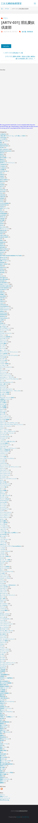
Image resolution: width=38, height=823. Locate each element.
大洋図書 (2, 690)
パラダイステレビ (5, 551)
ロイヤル (2, 659)
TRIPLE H (2, 301)
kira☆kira (3, 227)
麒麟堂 (2, 782)
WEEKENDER (3, 315)
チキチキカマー (4, 500)
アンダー (2, 358)
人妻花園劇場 (4, 674)
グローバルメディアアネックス (9, 423)
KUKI (1, 233)
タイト (2, 489)
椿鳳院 (2, 723)
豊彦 (1, 776)
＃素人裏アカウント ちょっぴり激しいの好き (13, 136)
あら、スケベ (4, 350)
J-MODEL (2, 218)
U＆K (1, 303)
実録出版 (2, 696)
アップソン (3, 347)
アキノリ (2, 335)
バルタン (2, 553)
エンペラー (3, 387)
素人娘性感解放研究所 (6, 764)
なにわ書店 (3, 521)
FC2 (1, 188)
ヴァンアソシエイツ (5, 367)
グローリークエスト (5, 426)
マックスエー (4, 603)
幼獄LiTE (2, 703)
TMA (1, 299)
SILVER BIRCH (4, 282)
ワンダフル (3, 666)
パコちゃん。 (4, 531)
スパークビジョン (5, 475)
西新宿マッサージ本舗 (6, 772)
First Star (2, 191)
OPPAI (1, 269)
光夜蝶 (2, 676)
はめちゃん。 (4, 544)
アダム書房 (3, 343)
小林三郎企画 (4, 698)
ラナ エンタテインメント (7, 639)
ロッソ (2, 661)
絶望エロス (3, 765)
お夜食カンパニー (5, 399)
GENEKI (2, 198)
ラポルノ (2, 644)
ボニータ (2, 597)
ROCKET (2, 271)
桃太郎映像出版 (4, 722)
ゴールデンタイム (5, 436)
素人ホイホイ (4, 762)
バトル (2, 538)
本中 (1, 720)
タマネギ (2, 494)
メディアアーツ (4, 622)
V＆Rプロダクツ (4, 309)
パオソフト (3, 529)
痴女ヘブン (3, 747)
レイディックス (4, 651)
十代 (1, 679)
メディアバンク (4, 625)
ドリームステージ (5, 514)
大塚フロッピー (4, 688)
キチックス (3, 411)
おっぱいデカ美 (4, 394)
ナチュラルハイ (4, 517)
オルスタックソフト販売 (7, 397)
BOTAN (2, 156)
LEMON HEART (4, 237)
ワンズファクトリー (5, 664)
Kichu (1, 225)
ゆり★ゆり (3, 634)
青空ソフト (3, 781)
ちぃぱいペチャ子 (5, 495)
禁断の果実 (3, 750)
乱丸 (1, 673)
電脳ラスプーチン (5, 779)
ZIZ (1, 321)
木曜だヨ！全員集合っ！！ (7, 717)
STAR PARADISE (4, 288)
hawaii (2, 206)
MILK (1, 254)
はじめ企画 (3, 534)
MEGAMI (2, 247)
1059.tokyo (3, 137)
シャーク (2, 455)
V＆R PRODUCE (4, 306)
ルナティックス (4, 649)
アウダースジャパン (5, 333)
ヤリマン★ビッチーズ (6, 630)
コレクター (3, 446)
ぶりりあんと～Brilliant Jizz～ (8, 585)
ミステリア (3, 608)
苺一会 (2, 769)
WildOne (2, 316)
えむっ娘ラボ (4, 384)
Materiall (2, 245)
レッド (2, 656)
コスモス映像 (4, 443)
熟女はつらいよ (4, 739)
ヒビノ (2, 564)
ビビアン (2, 563)
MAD (1, 240)
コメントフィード (5, 798)
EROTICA (2, 181)
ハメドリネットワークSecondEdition (10, 546)
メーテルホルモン (5, 619)
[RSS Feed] (2, 789)
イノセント (3, 365)
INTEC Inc (2, 217)
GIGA (1, 200)
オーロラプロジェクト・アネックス (10, 391)
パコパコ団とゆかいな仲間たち (9, 532)
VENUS (2, 311)
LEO (1, 238)
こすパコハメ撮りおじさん (7, 441)
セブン (2, 480)
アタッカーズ (4, 342)
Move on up (3, 257)
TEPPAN (2, 298)
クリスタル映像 (4, 419)
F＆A (1, 183)
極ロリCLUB (3, 725)
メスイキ (2, 620)
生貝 (1, 745)
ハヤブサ (2, 549)
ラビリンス (3, 642)
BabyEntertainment (5, 151)
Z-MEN (2, 320)
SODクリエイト (4, 284)
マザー (2, 602)
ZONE (1, 323)
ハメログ (2, 548)
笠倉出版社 (3, 754)
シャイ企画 (3, 456)
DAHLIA (2, 174)
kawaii (2, 223)
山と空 (2, 700)
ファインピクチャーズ (6, 571)
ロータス (2, 657)
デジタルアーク (4, 509)
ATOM (1, 147)
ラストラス (3, 637)
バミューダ (3, 543)
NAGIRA (2, 262)
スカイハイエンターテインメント (9, 467)
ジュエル (2, 462)
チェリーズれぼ (4, 499)
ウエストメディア (5, 374)
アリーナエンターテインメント (9, 352)
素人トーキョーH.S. (5, 760)
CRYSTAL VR (3, 171)
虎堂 (1, 771)
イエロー (2, 362)
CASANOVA (3, 164)
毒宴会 (2, 728)
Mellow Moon (4, 249)
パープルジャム (4, 527)
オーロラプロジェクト (6, 389)
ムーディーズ (4, 615)
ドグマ (2, 510)
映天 (1, 713)
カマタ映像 (3, 407)
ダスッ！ (2, 492)
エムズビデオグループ (6, 382)
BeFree (2, 152)
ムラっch (2, 617)
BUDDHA (2, 161)
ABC (1, 142)
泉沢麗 (24, 32)
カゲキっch (3, 404)
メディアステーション (6, 624)
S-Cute (2, 276)
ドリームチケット (5, 516)
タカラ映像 (3, 490)
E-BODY (2, 178)
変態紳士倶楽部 (4, 686)
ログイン (2, 795)
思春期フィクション (5, 708)
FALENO (2, 184)
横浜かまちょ (4, 727)
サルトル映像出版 (5, 450)
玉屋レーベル (4, 744)
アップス (2, 345)
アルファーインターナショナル (9, 355)
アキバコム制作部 (5, 337)
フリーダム (3, 581)
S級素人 (2, 294)
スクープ (2, 468)
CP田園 (2, 169)
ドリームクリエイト (5, 512)
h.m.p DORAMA (4, 203)
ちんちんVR (3, 502)
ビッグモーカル (4, 561)
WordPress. (25, 817)
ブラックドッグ (4, 576)
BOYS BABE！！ (4, 157)
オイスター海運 (4, 392)
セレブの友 (3, 482)
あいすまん (3, 326)
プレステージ (4, 588)
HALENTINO (3, 205)
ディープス (3, 505)
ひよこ (2, 570)
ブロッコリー (4, 592)
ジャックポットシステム (7, 458)
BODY (1, 154)
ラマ (1, 646)
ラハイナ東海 (4, 640)
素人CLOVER (3, 757)
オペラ (2, 396)
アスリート (3, 340)
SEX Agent (3, 277)
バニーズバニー (4, 539)
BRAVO (2, 159)
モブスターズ (4, 629)
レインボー (3, 652)
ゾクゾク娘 (3, 487)
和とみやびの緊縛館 (5, 683)
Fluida (18, 817)
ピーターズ (3, 554)
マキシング (3, 600)
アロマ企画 (3, 357)
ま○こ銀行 (3, 598)
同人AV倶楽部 (4, 681)
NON (1, 266)
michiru (2, 252)
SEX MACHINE (4, 279)
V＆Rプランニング (5, 308)
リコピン (2, 647)
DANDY (2, 176)
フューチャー (4, 575)
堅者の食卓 (3, 684)
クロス (2, 428)
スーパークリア (4, 465)
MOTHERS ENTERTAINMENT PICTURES (11, 255)
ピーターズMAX (4, 556)
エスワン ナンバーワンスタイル (9, 379)
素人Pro (2, 759)
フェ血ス (2, 573)
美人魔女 (2, 767)
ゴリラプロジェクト (5, 445)
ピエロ (2, 558)
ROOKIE (2, 272)
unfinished (3, 304)
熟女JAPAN (3, 737)
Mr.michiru (3, 259)
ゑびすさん (3, 668)
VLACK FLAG (3, 313)
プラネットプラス (5, 578)
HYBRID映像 (3, 213)
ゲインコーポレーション (7, 433)
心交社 (2, 705)
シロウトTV (3, 463)
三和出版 (2, 669)
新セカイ (2, 710)
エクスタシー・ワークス (7, 377)
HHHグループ (4, 208)
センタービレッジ (5, 483)
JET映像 (2, 220)
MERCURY (3, 250)
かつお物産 (3, 406)
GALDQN (2, 195)
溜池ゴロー (3, 730)
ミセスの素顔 (4, 610)
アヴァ (7, 9)
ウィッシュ (3, 372)
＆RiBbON (3, 134)
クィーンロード (4, 416)
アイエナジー (4, 325)
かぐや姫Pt (3, 402)
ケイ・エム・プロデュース (7, 431)
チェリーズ (3, 497)
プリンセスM (3, 586)
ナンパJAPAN (3, 522)
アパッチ (2, 348)
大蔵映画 (2, 691)
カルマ (2, 409)
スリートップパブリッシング (8, 478)
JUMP (1, 222)
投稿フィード (4, 796)
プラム (2, 580)
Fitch (1, 193)
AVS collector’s (4, 149)
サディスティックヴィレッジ (8, 448)
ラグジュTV (3, 635)
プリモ (2, 583)
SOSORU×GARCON (5, 286)
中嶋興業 (2, 671)
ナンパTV (2, 524)
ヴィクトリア (4, 370)
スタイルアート (4, 470)
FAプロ (2, 186)
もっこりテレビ (4, 627)
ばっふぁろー (4, 536)
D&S (1, 173)
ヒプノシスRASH (4, 566)
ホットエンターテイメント (7, 595)
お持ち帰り (3, 401)
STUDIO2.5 (3, 289)
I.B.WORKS (3, 215)
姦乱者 (2, 695)
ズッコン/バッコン (5, 472)
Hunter (2, 212)
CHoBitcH (2, 166)
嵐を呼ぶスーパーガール (7, 701)
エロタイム (3, 385)
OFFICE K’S (3, 267)
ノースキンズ (4, 526)
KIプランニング (4, 228)
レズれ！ (2, 654)
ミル (1, 612)
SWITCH (2, 293)
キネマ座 (2, 413)
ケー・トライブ (4, 429)
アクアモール (4, 338)
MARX (1, 244)
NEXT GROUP (4, 264)
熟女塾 (2, 740)
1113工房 (2, 139)
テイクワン (3, 507)
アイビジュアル (4, 330)
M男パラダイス (4, 261)
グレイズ (2, 421)
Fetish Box (3, 190)
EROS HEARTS (4, 179)
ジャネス (2, 460)
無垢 (1, 733)
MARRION (2, 242)
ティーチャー (4, 504)
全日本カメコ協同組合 (6, 678)
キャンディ (3, 414)
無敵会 (2, 735)
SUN (1, 291)
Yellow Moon (4, 318)
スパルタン (3, 477)
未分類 (2, 718)
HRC (1, 210)
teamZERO (3, 296)
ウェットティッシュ (5, 375)
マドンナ (2, 607)
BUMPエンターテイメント (7, 162)
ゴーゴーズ (3, 434)
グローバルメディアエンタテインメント (11, 424)
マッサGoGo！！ (5, 605)
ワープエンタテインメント (7, 663)
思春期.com (3, 706)
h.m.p (1, 201)
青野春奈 (30, 32)
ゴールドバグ (4, 438)
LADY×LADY (3, 235)
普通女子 (2, 715)
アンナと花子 (4, 360)
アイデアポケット (5, 328)
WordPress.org (4, 800)
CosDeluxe (3, 168)
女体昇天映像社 (4, 693)
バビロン (2, 541)
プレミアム (3, 590)
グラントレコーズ (5, 418)
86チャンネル (4, 141)
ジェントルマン (4, 451)
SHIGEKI (2, 281)
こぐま (2, 439)
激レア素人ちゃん (5, 732)
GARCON (2, 196)
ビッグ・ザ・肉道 (5, 559)
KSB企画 (2, 232)
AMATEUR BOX (4, 146)
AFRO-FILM (3, 144)
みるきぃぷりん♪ (5, 614)
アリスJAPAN (3, 353)
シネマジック (4, 453)
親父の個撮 (3, 774)
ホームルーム (4, 593)
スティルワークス (5, 473)
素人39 (2, 755)
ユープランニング (5, 632)
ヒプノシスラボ (4, 568)
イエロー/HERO (4, 363)
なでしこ (2, 519)
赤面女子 (2, 777)
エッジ (2, 380)
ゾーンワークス (4, 485)
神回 (1, 749)
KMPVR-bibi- (3, 230)
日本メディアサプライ (6, 711)
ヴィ (1, 369)
